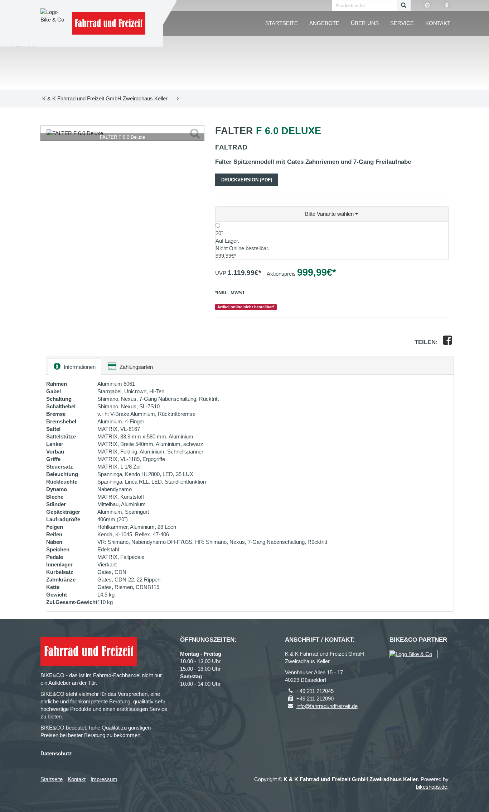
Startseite (281, 23)
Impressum (104, 779)
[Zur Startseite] (108, 23)
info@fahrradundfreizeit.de (327, 706)
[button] (332, 214)
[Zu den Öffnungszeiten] (427, 5)
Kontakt (437, 23)
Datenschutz (56, 753)
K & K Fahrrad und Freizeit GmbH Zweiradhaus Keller (105, 98)
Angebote (324, 23)
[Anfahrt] (447, 5)
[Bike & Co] (413, 654)
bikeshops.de (431, 787)
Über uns (365, 23)
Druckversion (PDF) (246, 179)
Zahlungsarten (135, 367)
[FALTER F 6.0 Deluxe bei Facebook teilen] (447, 342)
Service (402, 23)
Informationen (79, 367)
